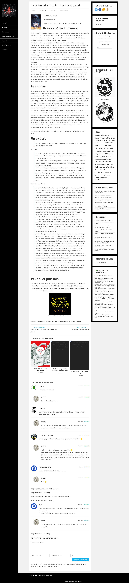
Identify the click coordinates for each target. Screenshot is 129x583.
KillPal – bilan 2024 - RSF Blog (44, 500)
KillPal (107, 154)
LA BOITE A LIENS (105, 44)
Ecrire (108, 145)
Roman (69, 321)
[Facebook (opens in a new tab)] (8, 56)
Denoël (113, 140)
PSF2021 (110, 169)
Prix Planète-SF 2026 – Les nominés (102, 208)
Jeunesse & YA (101, 154)
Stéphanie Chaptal (83, 288)
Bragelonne (104, 138)
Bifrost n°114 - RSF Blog (42, 493)
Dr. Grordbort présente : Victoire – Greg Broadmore (60, 369)
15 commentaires (63, 10)
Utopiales (105, 178)
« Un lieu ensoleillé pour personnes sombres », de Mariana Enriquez (102, 315)
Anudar (51, 288)
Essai (111, 145)
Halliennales (103, 151)
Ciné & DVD (98, 140)
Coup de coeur (48, 321)
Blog (100, 138)
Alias (96, 237)
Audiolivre (110, 135)
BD (114, 135)
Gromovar (45, 288)
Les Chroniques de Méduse (49, 286)
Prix (103, 169)
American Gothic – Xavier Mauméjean (40, 369)
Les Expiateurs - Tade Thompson (102, 297)
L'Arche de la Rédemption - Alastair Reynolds (104, 281)
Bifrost (96, 138)
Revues (96, 172)
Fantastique (100, 148)
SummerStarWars (77, 321)
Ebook (53, 321)
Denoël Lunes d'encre (99, 143)
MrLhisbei (108, 159)
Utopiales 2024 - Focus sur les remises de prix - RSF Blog (52, 496)
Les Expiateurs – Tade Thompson (102, 298)
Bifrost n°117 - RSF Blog (42, 534)
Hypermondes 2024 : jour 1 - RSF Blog (46, 489)
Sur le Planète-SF (102, 271)
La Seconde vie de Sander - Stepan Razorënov (105, 285)
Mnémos (102, 159)
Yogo (66, 288)
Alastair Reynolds (40, 321)
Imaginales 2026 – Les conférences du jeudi (104, 197)
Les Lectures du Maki (46, 435)
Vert (96, 226)
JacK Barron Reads (45, 467)
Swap (109, 175)
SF (106, 172)
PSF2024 (66, 321)
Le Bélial (57, 321)
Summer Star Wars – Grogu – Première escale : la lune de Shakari (104, 222)
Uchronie (98, 178)
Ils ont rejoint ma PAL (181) (101, 206)
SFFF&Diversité (110, 172)
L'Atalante (111, 154)
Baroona (42, 408)
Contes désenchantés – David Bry (79, 372)
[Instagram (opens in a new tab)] (12, 56)
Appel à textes (102, 135)
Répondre (86, 385)
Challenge (111, 138)
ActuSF (96, 135)
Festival (98, 151)
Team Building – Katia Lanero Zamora (103, 200)
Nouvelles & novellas (103, 162)
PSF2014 (107, 169)
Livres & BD (52, 10)
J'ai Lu (96, 154)
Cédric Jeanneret (59, 288)
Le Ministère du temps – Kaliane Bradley (103, 195)
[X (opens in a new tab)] (4, 56)
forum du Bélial (48, 291)
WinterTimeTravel (99, 180)
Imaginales (110, 151)
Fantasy (109, 148)
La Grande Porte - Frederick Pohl (102, 284)
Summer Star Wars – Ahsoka (63, 316)
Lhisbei (35, 10)
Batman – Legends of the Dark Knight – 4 (104, 291)
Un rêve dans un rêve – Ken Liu (101, 312)
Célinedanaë (73, 288)
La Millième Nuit (77, 286)
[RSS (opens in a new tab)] (4, 58)
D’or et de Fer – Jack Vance (100, 275)
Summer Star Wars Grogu (104, 36)
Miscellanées (97, 159)
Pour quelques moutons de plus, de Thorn (104, 301)
